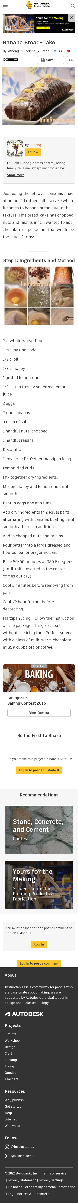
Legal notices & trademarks (28, 1194)
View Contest (39, 712)
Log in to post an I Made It (39, 770)
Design (10, 1047)
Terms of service (54, 1173)
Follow (33, 152)
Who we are (13, 1125)
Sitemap (11, 1119)
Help (8, 1113)
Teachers (11, 1079)
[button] (5, 6)
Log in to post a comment (39, 963)
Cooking (30, 51)
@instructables (22, 1146)
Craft (8, 1053)
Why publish (14, 1100)
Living (9, 1066)
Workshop (12, 1040)
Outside (11, 1072)
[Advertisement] (39, 23)
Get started (13, 1106)
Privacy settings (51, 1180)
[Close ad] (71, 18)
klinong (13, 51)
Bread (45, 51)
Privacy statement (22, 1180)
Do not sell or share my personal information (41, 1187)
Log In (39, 944)
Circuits (10, 1034)
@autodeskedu (22, 1156)
